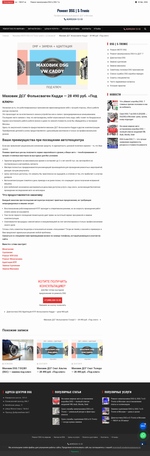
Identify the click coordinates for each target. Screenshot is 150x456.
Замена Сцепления (11, 265)
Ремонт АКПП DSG (118, 50)
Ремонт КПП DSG (10, 256)
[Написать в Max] (143, 426)
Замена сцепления (118, 62)
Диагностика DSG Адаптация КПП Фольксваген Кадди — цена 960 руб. (38, 312)
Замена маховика (118, 66)
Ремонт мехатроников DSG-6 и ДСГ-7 (126, 54)
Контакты (86, 29)
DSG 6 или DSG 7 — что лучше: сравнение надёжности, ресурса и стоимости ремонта (133, 142)
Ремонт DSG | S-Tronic (73, 10)
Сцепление (7, 252)
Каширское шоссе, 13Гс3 (16, 398)
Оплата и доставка (70, 29)
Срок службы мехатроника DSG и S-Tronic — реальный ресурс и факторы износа (78, 412)
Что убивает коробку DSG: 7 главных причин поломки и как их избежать (134, 104)
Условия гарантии (118, 86)
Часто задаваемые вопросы (122, 82)
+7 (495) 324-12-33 (52, 300)
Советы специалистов (120, 78)
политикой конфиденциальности (126, 447)
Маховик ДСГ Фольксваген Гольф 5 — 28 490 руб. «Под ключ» (71, 320)
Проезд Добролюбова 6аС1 (17, 412)
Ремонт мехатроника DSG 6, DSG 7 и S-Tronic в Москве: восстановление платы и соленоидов (128, 401)
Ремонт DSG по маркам (13, 29)
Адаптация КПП (9, 262)
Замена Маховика (10, 269)
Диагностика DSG (117, 58)
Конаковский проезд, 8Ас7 (17, 401)
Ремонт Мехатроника (12, 259)
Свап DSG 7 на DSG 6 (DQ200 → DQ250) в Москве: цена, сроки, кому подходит (133, 117)
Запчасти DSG (34, 29)
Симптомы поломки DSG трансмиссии (127, 70)
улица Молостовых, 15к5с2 (17, 409)
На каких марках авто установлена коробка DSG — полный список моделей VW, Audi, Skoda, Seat (77, 401)
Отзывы (97, 29)
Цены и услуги (51, 29)
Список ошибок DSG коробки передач (126, 74)
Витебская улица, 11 (14, 405)
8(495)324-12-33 (75, 19)
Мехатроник (8, 249)
